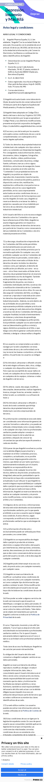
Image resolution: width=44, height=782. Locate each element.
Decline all (22, 775)
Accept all (22, 770)
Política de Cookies (31, 710)
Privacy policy (26, 764)
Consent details (7, 764)
